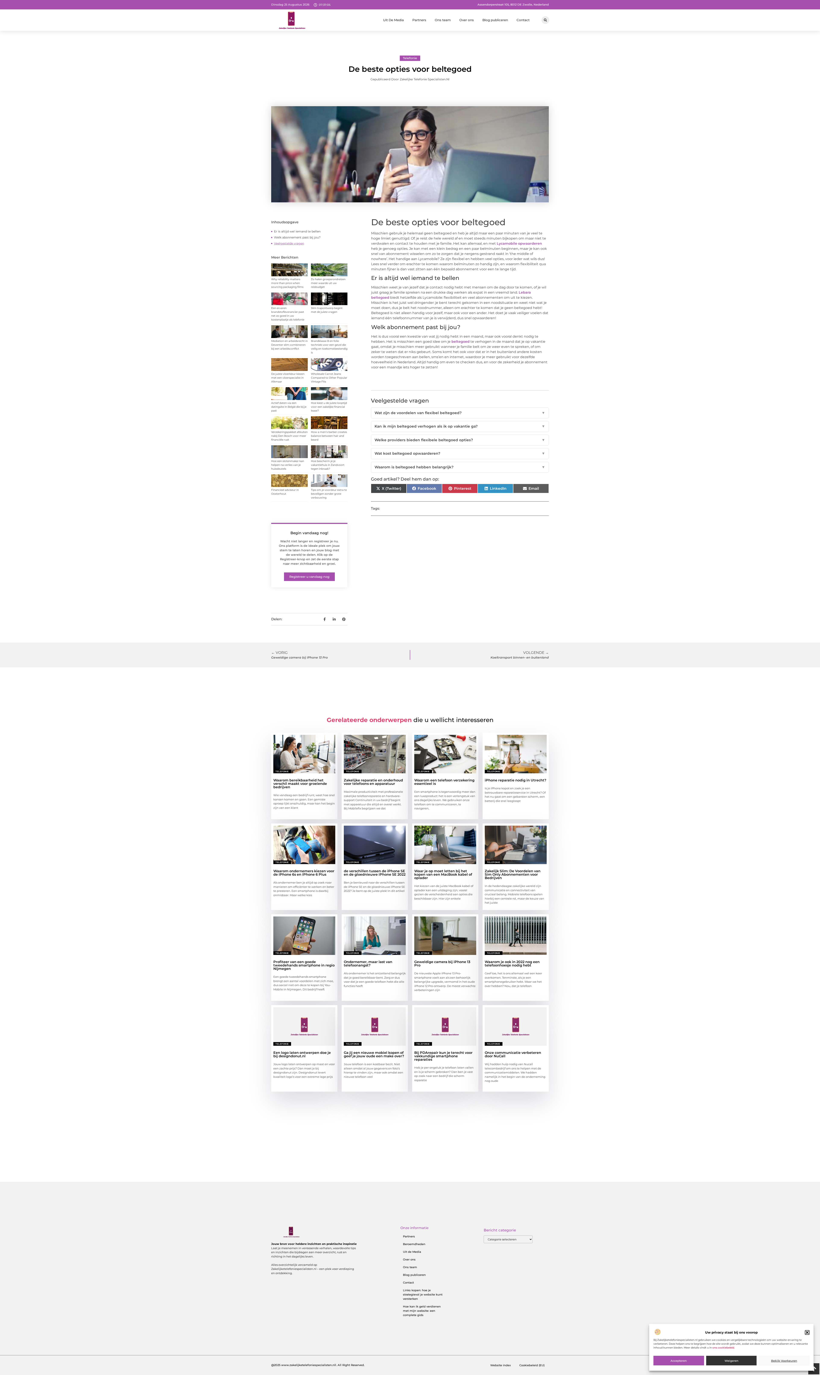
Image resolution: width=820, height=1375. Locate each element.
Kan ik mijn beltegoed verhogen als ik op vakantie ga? (460, 426)
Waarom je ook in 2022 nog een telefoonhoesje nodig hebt (512, 963)
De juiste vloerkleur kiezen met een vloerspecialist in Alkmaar (288, 377)
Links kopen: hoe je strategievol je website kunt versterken (422, 1294)
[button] (807, 1332)
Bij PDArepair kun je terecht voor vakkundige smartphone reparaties (443, 1056)
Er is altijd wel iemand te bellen (297, 231)
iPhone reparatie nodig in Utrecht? (515, 780)
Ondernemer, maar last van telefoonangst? (368, 963)
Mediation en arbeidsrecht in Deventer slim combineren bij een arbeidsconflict (289, 344)
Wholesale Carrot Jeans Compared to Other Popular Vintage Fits (329, 377)
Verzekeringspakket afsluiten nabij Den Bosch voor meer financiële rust (289, 435)
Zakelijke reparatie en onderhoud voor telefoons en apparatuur (373, 782)
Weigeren (731, 1360)
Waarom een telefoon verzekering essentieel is (444, 782)
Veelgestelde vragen (289, 243)
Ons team (443, 20)
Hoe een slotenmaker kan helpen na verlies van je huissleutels (287, 464)
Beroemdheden (414, 1244)
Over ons (466, 20)
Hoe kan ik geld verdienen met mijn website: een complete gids (422, 1311)
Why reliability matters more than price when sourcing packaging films (287, 283)
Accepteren (679, 1360)
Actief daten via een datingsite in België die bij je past (288, 406)
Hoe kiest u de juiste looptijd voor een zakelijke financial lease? (329, 406)
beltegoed (460, 342)
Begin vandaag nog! (309, 533)
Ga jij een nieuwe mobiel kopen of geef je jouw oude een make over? (374, 1054)
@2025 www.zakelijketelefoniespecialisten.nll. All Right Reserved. (318, 1365)
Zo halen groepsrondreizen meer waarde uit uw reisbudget (328, 283)
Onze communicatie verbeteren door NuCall (513, 1054)
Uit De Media (393, 20)
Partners (419, 20)
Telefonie (410, 58)
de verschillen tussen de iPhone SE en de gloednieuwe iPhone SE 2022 (375, 872)
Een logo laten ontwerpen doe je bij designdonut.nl (302, 1054)
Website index (500, 1365)
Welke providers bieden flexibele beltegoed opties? (460, 440)
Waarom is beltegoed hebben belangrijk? (460, 467)
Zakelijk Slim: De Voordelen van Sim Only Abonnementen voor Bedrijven (512, 874)
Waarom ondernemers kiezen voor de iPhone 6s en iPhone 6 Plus (303, 872)
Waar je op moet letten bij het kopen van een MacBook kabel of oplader (443, 874)
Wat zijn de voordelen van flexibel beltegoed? (460, 413)
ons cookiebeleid (723, 1347)
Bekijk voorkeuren (784, 1360)
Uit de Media (412, 1251)
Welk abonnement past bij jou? (297, 237)
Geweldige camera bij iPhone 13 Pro (442, 963)
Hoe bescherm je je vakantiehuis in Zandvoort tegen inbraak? (327, 464)
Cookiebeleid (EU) (532, 1365)
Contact (523, 20)
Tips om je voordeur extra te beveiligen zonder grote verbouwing (329, 493)
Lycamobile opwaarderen (519, 243)
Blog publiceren (495, 20)
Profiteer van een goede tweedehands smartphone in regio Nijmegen (304, 965)
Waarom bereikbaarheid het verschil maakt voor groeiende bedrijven (300, 783)
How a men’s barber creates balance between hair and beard (329, 435)
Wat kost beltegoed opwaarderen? (460, 453)
